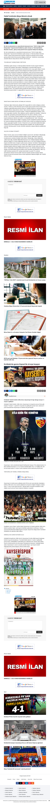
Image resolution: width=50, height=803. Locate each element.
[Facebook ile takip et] (17, 783)
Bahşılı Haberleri (22, 790)
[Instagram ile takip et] (44, 396)
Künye (14, 779)
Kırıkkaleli (8, 592)
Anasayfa (9, 779)
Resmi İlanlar (9, 6)
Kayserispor (8, 590)
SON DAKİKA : (6, 9)
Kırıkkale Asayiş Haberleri (37, 794)
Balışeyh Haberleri (9, 790)
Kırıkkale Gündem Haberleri (24, 796)
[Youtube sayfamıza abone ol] (23, 783)
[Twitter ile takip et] (20, 783)
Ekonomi (33, 6)
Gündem (20, 6)
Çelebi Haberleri (8, 792)
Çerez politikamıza (30, 801)
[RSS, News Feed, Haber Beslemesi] (32, 783)
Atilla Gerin (8, 591)
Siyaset (24, 6)
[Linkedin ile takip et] (26, 783)
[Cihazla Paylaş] (16, 43)
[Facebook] (5, 43)
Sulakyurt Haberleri (36, 790)
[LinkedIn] (12, 43)
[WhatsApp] (14, 43)
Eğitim (28, 6)
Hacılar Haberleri (8, 794)
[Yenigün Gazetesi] (9, 2)
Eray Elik (11, 396)
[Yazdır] (38, 43)
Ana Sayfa (7, 12)
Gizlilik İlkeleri (23, 779)
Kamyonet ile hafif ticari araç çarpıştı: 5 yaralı (19, 9)
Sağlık (38, 6)
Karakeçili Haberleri (23, 792)
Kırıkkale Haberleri (9, 788)
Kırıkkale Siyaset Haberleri (10, 796)
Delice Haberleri (35, 792)
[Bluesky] (9, 43)
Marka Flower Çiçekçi (38, 779)
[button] (40, 43)
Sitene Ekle (30, 779)
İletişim (18, 779)
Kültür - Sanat (44, 6)
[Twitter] (7, 43)
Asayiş (15, 6)
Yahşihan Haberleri (36, 788)
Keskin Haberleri (22, 788)
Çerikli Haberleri (22, 794)
